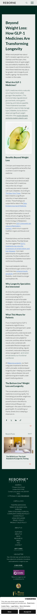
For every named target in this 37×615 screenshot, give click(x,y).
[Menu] (32, 3)
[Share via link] (20, 420)
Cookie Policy (18, 516)
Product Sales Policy (18, 522)
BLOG (18, 536)
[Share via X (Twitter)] (11, 420)
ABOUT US (18, 534)
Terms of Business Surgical (18, 511)
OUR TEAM (18, 532)
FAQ (18, 543)
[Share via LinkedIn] (16, 420)
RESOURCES (18, 538)
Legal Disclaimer (18, 518)
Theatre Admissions (18, 505)
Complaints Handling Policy (18, 514)
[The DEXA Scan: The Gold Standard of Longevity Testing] (18, 445)
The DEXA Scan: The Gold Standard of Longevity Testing (17, 457)
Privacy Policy (18, 520)
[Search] (27, 3)
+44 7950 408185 (23, 496)
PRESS (18, 540)
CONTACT (18, 545)
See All (30, 433)
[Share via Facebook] (6, 420)
